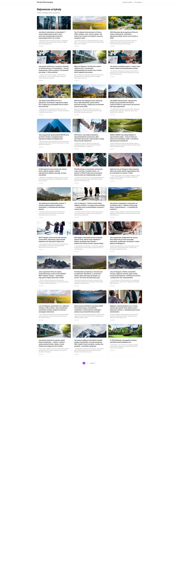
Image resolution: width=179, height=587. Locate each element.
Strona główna (138, 2)
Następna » (92, 363)
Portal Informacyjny (45, 2)
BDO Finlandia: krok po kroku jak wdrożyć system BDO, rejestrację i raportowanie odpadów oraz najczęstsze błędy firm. (52, 239)
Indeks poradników (127, 2)
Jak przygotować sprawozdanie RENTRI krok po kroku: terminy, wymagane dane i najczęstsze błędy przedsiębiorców (54, 137)
